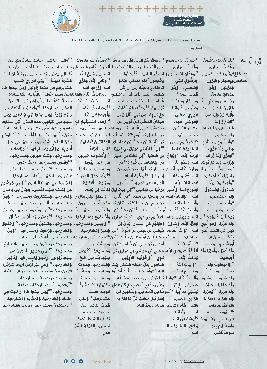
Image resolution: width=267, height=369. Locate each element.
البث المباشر (132, 40)
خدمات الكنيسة (178, 40)
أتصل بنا (196, 48)
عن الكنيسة (79, 40)
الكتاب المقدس (112, 40)
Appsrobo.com (194, 361)
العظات (94, 40)
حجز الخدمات (152, 40)
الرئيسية (196, 40)
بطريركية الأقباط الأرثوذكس (183, 17)
